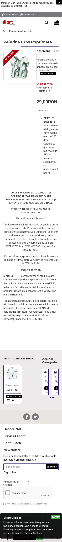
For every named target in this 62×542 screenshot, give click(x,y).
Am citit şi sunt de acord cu (27, 504)
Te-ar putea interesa (18, 358)
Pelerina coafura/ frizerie (13, 385)
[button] (47, 397)
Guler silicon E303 (56, 377)
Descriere (43, 51)
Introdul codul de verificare (11, 483)
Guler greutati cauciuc (46, 377)
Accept (56, 517)
